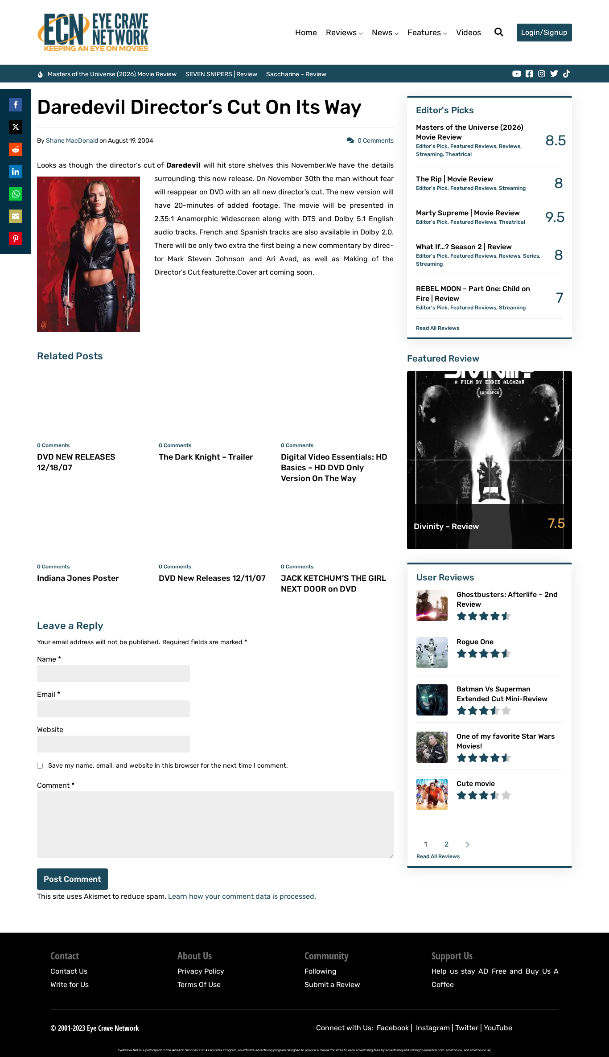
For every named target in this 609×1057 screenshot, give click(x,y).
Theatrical (458, 154)
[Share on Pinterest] (15, 238)
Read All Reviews (437, 328)
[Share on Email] (15, 216)
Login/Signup (544, 32)
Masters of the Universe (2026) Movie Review (112, 74)
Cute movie (476, 783)
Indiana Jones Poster (78, 578)
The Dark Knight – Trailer (206, 457)
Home (306, 32)
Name (49, 659)
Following (320, 971)
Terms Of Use (199, 984)
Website (50, 729)
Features (424, 32)
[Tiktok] (567, 74)
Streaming (429, 154)
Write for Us (69, 984)
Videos (468, 32)
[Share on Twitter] (15, 127)
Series (531, 256)
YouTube (498, 1028)
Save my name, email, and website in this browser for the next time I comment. (168, 765)
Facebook (393, 1028)
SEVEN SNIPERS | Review (221, 74)
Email (48, 694)
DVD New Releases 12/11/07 (212, 578)
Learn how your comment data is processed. (242, 896)
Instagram (433, 1028)
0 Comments (376, 140)
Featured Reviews (473, 146)
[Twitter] (554, 74)
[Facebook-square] (529, 74)
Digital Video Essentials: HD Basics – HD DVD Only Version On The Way (334, 467)
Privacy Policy (200, 971)
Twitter (466, 1028)
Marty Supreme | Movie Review (468, 213)
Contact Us (68, 971)
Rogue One (475, 641)
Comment (55, 785)
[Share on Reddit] (15, 149)
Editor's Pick (432, 146)
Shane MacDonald (72, 140)
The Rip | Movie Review (454, 179)
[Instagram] (542, 74)
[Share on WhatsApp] (15, 194)
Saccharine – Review (296, 74)
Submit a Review (332, 984)
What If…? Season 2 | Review (464, 247)
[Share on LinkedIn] (15, 171)
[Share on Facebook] (15, 104)
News (382, 32)
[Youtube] (517, 74)
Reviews (341, 32)
